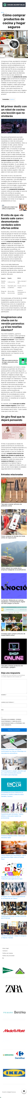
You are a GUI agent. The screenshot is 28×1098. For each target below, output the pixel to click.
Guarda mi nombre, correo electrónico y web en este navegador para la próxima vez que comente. (13, 722)
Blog (2, 12)
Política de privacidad (8, 955)
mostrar (12, 99)
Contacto (5, 950)
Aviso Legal (6, 948)
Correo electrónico (7, 702)
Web (2, 709)
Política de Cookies (8, 953)
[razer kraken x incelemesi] (14, 1097)
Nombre (4, 694)
